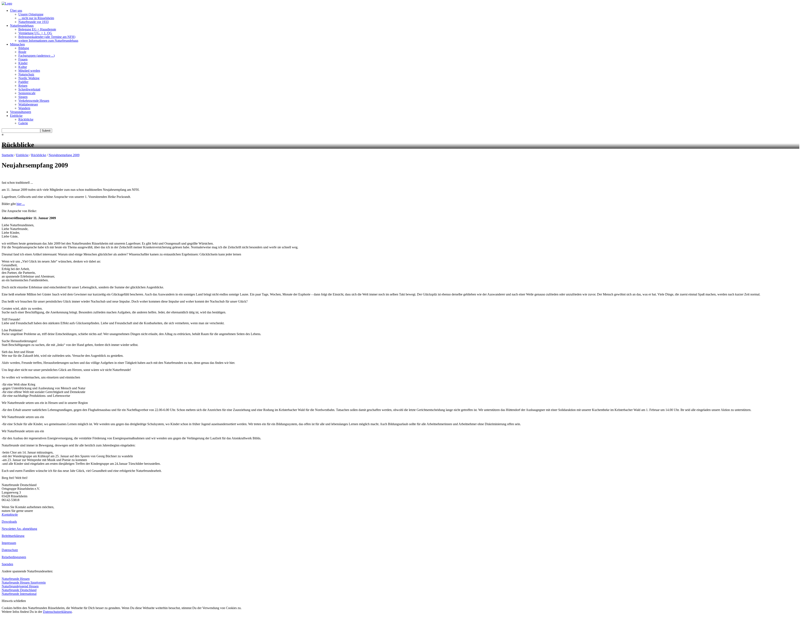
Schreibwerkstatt (29, 89)
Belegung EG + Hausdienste (37, 29)
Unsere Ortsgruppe (30, 14)
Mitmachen (17, 44)
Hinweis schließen (14, 601)
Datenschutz (10, 550)
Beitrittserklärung (13, 536)
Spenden (7, 564)
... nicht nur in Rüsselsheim (36, 18)
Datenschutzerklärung (57, 611)
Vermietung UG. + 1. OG (35, 33)
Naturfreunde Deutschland (19, 590)
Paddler (23, 82)
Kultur (22, 67)
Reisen (22, 85)
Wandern (24, 108)
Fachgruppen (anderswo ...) (36, 55)
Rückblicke (25, 119)
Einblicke (16, 115)
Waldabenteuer (28, 104)
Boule (22, 52)
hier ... (20, 204)
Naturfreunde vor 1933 (33, 22)
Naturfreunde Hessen (16, 579)
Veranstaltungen (20, 112)
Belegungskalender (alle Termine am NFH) (46, 37)
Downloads (9, 521)
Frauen (23, 59)
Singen (23, 97)
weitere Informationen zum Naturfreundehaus (48, 40)
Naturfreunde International (19, 594)
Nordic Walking (28, 78)
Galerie (23, 123)
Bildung (23, 48)
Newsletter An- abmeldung (19, 528)
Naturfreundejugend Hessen (20, 586)
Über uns (16, 10)
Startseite (8, 155)
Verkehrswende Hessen (33, 100)
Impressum (9, 543)
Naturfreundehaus (22, 25)
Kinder (23, 63)
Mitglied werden (29, 70)
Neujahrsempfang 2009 (64, 155)
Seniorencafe (26, 93)
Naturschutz (26, 74)
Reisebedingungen (14, 557)
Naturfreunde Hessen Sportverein (24, 582)
